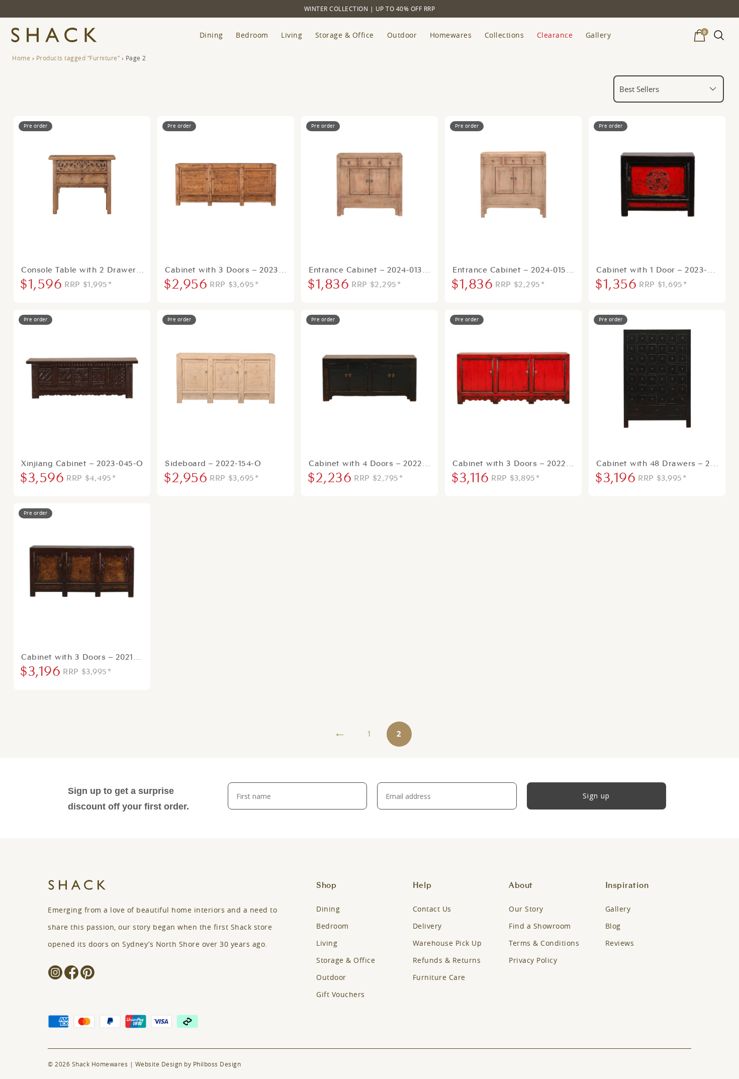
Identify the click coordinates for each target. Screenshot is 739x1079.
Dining (211, 35)
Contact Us (432, 909)
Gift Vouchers (340, 994)
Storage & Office (344, 35)
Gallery (598, 35)
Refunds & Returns (447, 960)
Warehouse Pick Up (447, 943)
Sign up (596, 795)
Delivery (427, 926)
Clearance (555, 35)
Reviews (619, 943)
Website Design (158, 1064)
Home (21, 58)
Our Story (526, 909)
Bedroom (252, 35)
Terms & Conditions (544, 943)
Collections (504, 35)
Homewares (451, 35)
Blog (613, 926)
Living (291, 35)
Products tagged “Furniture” (78, 58)
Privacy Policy (533, 960)
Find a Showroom (540, 926)
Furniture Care (439, 977)
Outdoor (402, 35)
